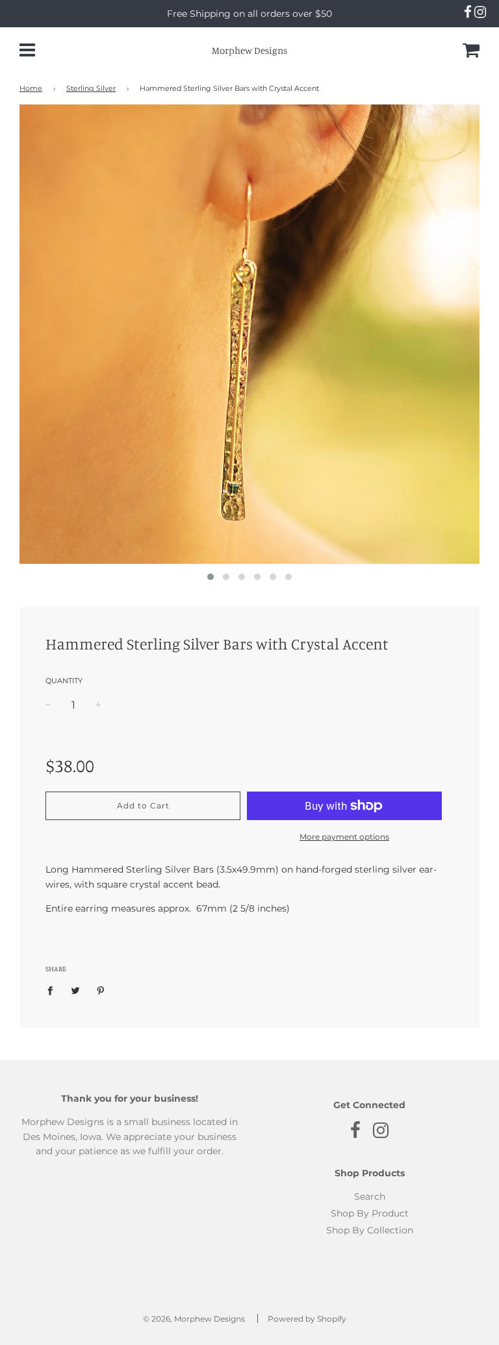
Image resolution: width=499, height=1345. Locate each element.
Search (369, 1196)
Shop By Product (370, 1213)
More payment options (344, 837)
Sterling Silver (91, 88)
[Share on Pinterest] (101, 989)
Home (30, 88)
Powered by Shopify (307, 1319)
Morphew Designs (249, 50)
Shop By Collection (369, 1230)
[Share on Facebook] (53, 989)
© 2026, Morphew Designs (194, 1319)
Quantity (64, 680)
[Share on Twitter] (75, 989)
